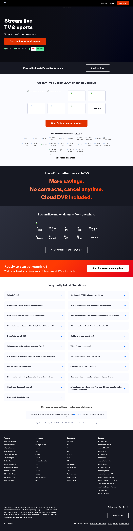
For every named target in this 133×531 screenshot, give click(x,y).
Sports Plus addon (44, 68)
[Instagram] (120, 507)
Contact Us (118, 515)
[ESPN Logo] (37, 49)
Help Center (77, 414)
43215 (77, 133)
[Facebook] (123, 507)
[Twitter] (127, 507)
